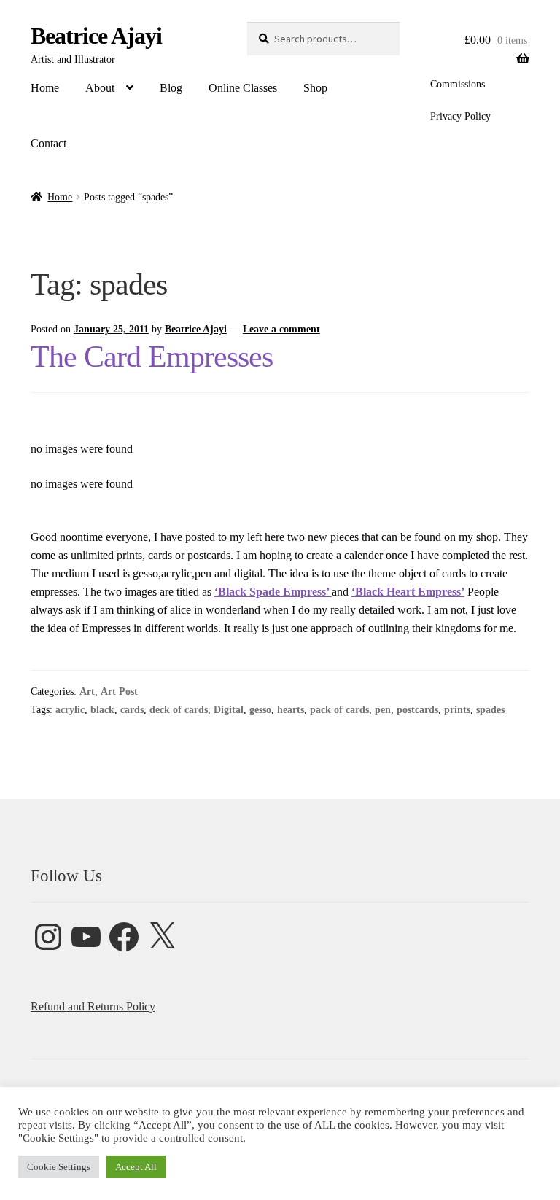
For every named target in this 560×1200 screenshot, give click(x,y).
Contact (48, 143)
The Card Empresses (152, 356)
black (102, 709)
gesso (260, 709)
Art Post (119, 691)
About (99, 88)
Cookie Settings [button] (58, 1166)
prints (457, 709)
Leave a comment (281, 329)
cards (132, 709)
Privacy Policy (460, 116)
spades (490, 709)
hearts (290, 709)
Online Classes (243, 88)
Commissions (457, 84)
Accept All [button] (136, 1166)
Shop (315, 88)
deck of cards (178, 709)
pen (383, 709)
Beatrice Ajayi (96, 36)
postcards (417, 709)
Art (87, 691)
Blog (171, 88)
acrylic (70, 709)
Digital (229, 709)
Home (45, 88)
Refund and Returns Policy (93, 1006)
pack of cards (339, 709)
